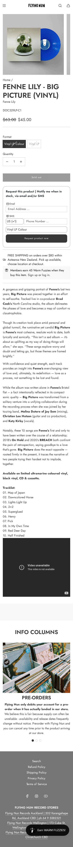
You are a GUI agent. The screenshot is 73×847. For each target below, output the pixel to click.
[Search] (60, 5)
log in (45, 275)
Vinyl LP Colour (14, 144)
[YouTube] (46, 796)
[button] (33, 740)
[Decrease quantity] (7, 162)
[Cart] (68, 5)
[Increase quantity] (21, 162)
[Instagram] (36, 796)
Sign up (33, 275)
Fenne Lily (9, 102)
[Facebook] (27, 796)
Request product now (36, 238)
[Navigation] (4, 5)
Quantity (8, 154)
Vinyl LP (34, 144)
